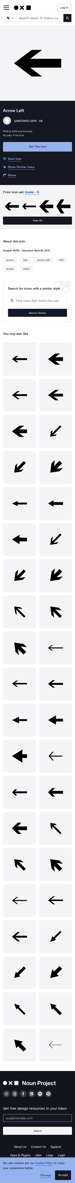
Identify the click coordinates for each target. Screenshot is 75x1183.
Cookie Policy (44, 1163)
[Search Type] (10, 18)
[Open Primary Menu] (6, 8)
